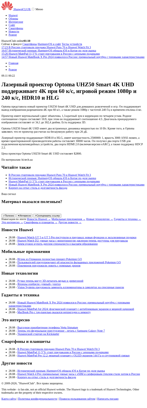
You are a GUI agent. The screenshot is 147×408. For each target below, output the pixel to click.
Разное (13, 34)
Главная (13, 63)
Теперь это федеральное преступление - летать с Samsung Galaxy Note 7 (61, 330)
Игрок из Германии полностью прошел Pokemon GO (49, 259)
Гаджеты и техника (127, 219)
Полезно (8, 215)
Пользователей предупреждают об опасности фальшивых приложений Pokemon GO (69, 262)
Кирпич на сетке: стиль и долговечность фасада (38, 187)
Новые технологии (99, 219)
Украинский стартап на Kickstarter (38, 333)
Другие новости (70, 222)
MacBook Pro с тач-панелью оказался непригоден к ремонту (54, 312)
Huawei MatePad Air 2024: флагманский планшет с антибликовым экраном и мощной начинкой (75, 309)
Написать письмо (107, 398)
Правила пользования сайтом (77, 398)
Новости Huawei (39, 219)
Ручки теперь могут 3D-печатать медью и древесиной (50, 280)
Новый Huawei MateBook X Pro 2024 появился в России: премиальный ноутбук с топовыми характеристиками (76, 184)
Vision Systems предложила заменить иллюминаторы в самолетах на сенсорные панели (70, 287)
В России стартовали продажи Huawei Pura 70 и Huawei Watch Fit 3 (50, 174)
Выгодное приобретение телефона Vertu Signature (47, 327)
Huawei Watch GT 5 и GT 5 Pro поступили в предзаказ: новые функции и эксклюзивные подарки (76, 237)
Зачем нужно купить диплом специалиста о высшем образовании (57, 243)
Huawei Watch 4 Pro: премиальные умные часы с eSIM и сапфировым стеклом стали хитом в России (78, 374)
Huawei (13, 15)
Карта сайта (8, 398)
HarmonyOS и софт (49, 44)
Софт (12, 25)
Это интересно (12, 222)
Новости (14, 31)
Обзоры (13, 18)
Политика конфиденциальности (37, 398)
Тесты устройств (72, 44)
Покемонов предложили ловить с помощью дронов (48, 265)
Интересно (24, 215)
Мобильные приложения (68, 219)
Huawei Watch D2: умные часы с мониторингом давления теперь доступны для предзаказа (72, 240)
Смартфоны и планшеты (41, 222)
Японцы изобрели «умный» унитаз (39, 284)
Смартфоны (16, 28)
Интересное (16, 21)
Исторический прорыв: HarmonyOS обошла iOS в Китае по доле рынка (52, 178)
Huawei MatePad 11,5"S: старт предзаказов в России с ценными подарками (54, 181)
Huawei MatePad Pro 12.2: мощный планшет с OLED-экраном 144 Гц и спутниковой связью (73, 355)
